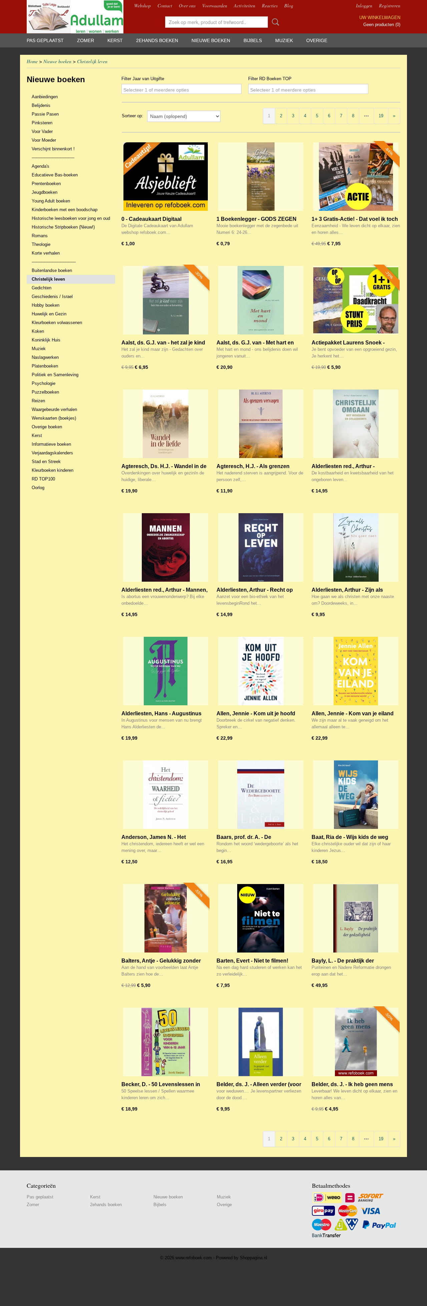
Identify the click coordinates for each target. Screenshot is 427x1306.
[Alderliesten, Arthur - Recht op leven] (260, 547)
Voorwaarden (214, 5)
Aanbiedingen (45, 96)
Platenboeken (45, 366)
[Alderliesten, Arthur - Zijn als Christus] (355, 547)
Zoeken (274, 22)
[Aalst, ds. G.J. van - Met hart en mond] (260, 300)
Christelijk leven (92, 61)
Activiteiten (244, 5)
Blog (288, 5)
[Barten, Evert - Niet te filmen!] (260, 918)
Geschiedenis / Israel (52, 296)
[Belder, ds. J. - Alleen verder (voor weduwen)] (260, 1042)
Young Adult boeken (51, 200)
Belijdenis (41, 105)
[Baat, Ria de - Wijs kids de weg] (355, 794)
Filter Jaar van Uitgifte (142, 78)
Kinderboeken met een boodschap (64, 209)
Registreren (389, 5)
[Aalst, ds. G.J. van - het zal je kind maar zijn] (165, 300)
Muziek (284, 40)
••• (366, 115)
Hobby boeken (45, 305)
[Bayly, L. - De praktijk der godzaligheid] (355, 918)
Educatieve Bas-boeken (55, 174)
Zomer (85, 40)
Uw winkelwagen (379, 17)
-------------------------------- (53, 157)
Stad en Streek (46, 461)
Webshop (142, 5)
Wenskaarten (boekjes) (54, 418)
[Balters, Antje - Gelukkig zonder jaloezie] (165, 918)
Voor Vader (42, 131)
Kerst (115, 40)
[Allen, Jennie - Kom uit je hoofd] (260, 671)
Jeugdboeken (44, 192)
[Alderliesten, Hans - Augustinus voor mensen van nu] (165, 671)
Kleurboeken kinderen (52, 470)
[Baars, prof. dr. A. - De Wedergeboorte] (260, 794)
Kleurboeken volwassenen (57, 322)
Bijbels (253, 40)
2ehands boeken (157, 40)
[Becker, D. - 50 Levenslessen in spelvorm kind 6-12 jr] (165, 1042)
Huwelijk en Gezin (49, 313)
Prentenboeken (46, 183)
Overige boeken (47, 426)
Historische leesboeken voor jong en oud (71, 218)
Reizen (38, 400)
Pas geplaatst (45, 40)
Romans (40, 235)
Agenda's (40, 166)
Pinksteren (42, 122)
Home (32, 61)
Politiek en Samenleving (55, 374)
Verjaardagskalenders (52, 452)
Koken (38, 331)
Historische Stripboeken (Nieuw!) (63, 227)
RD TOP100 (43, 478)
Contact (164, 5)
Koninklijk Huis (46, 339)
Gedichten (41, 287)
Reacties (270, 5)
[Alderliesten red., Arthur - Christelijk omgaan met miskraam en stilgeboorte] (355, 424)
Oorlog (38, 487)
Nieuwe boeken (210, 40)
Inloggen (364, 5)
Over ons (187, 5)
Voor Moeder (44, 140)
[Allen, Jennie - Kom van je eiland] (355, 671)
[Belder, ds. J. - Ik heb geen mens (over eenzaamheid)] (355, 1042)
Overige (316, 40)
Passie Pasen (45, 114)
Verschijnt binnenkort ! (53, 148)
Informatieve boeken (51, 444)
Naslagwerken (45, 357)
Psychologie (43, 383)
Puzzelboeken (45, 392)
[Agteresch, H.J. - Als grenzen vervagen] (260, 424)
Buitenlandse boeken (52, 270)
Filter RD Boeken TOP (270, 78)
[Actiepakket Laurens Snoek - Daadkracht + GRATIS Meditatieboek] (355, 300)
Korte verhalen (46, 253)
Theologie (41, 244)
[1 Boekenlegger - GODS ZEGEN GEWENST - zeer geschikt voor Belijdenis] (260, 176)
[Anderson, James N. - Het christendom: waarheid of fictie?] (165, 794)
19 (381, 115)
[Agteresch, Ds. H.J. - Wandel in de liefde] (165, 424)
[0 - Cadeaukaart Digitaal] (165, 176)
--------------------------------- (54, 261)
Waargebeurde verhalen (54, 409)
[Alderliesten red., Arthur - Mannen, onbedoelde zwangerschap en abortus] (165, 547)
